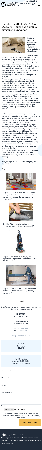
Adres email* (5, 378)
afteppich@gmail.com (21, 335)
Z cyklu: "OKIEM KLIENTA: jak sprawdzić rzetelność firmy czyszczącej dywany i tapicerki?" (19, 291)
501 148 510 (23, 328)
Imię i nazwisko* (6, 371)
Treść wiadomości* (7, 392)
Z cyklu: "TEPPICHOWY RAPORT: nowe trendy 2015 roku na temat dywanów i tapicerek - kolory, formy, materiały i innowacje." (19, 196)
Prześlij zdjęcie (5, 406)
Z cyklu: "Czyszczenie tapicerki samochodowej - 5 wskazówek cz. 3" (18, 225)
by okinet (20, 435)
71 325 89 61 (22, 330)
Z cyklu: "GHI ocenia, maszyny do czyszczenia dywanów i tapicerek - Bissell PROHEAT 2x (20, 259)
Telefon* (3, 385)
